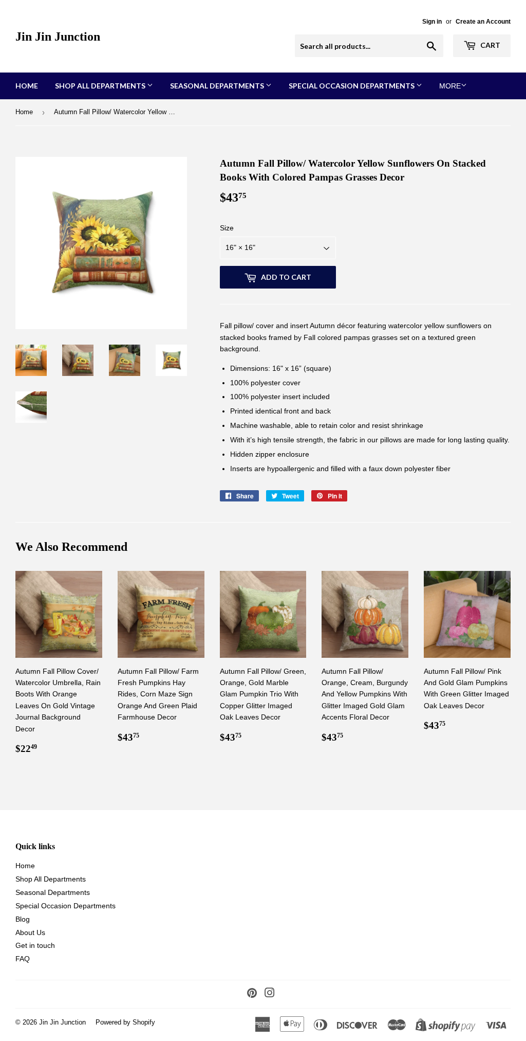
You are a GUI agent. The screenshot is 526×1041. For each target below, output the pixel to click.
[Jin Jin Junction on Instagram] (270, 994)
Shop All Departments (101, 85)
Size (227, 228)
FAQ (22, 959)
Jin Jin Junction (57, 36)
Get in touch (35, 945)
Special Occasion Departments (352, 85)
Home (26, 85)
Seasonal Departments (218, 85)
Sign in (432, 21)
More (450, 86)
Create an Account (483, 21)
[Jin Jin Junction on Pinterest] (252, 994)
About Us (30, 932)
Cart (489, 45)
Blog (22, 919)
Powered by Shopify (125, 1022)
